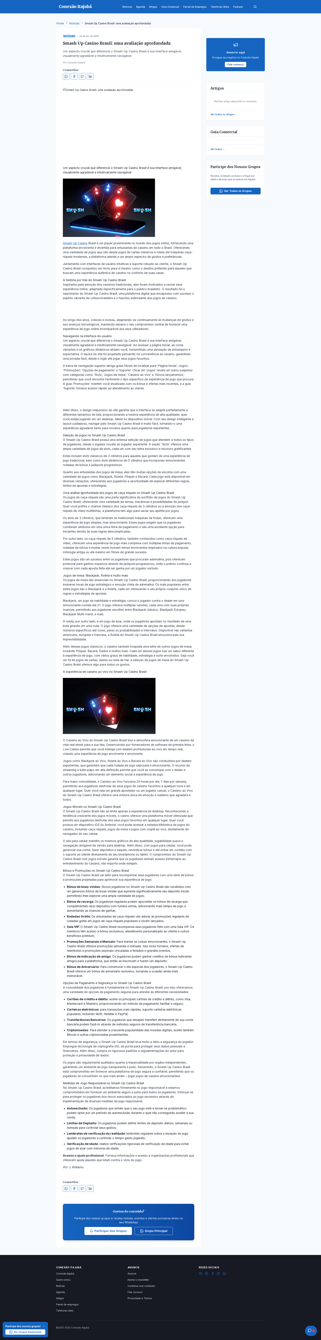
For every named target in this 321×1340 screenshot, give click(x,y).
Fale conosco (135, 1292)
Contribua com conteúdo (141, 1285)
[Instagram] (206, 1274)
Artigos (60, 1298)
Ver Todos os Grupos (238, 191)
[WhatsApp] (224, 1274)
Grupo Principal (156, 1231)
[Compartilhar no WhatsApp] (66, 76)
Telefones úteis (64, 1310)
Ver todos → (217, 149)
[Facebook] (212, 1274)
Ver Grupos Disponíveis (28, 1331)
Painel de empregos (67, 1304)
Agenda (60, 1292)
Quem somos (63, 1279)
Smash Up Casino (75, 243)
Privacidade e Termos (140, 1298)
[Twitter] (218, 1274)
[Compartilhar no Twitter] (82, 76)
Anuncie (132, 1273)
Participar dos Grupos (110, 1231)
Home (60, 23)
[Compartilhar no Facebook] (74, 76)
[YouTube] (200, 1274)
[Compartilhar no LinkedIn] (90, 76)
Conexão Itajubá (65, 1273)
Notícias (74, 23)
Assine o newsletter (138, 1279)
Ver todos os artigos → (223, 114)
